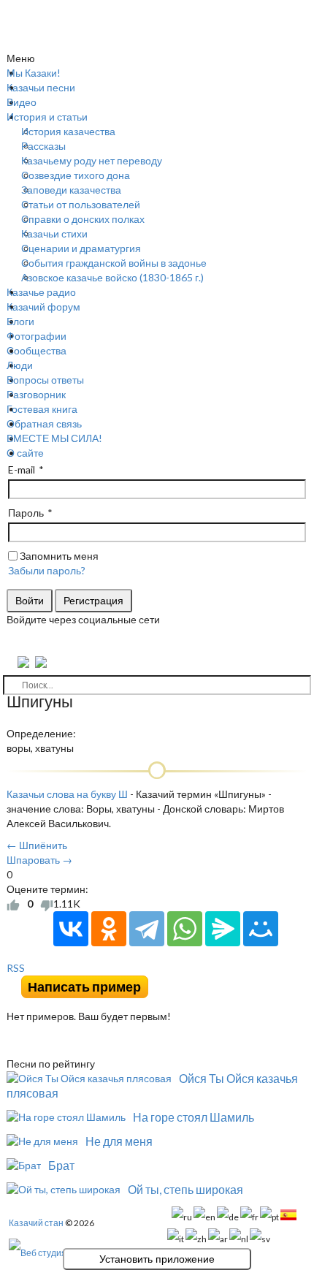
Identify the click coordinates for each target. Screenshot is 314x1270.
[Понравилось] (13, 904)
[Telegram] (146, 928)
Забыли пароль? (46, 570)
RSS (16, 968)
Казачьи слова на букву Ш (67, 794)
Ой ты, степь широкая (185, 1189)
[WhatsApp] (184, 928)
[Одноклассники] (108, 928)
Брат (61, 1165)
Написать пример (84, 987)
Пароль (26, 512)
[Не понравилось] (46, 904)
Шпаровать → (39, 859)
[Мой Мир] (260, 928)
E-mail (21, 469)
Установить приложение (157, 1259)
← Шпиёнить (37, 845)
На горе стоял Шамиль (193, 1117)
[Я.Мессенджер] (222, 928)
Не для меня (119, 1141)
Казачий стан (36, 1222)
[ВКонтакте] (70, 928)
